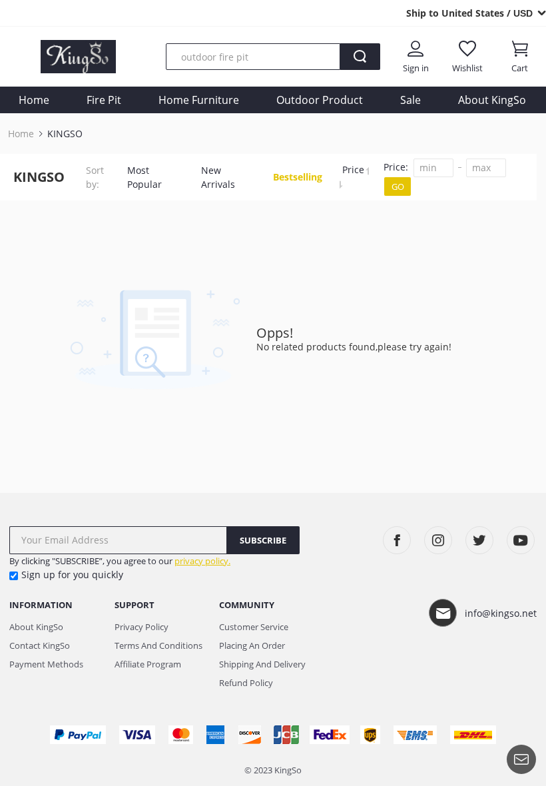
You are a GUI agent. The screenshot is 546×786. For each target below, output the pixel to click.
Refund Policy (246, 683)
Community (246, 605)
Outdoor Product (319, 100)
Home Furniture (198, 100)
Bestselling (297, 177)
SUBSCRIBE (263, 540)
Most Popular (144, 177)
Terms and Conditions (158, 645)
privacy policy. (202, 561)
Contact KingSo (39, 645)
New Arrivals (218, 177)
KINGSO (65, 134)
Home (34, 100)
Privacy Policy (141, 627)
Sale (410, 100)
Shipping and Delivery (262, 664)
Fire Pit (104, 100)
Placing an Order (252, 645)
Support (134, 605)
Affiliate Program (148, 664)
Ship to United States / (469, 13)
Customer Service (253, 627)
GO (398, 187)
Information (41, 605)
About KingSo (492, 100)
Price (354, 169)
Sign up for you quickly (72, 574)
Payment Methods (46, 664)
